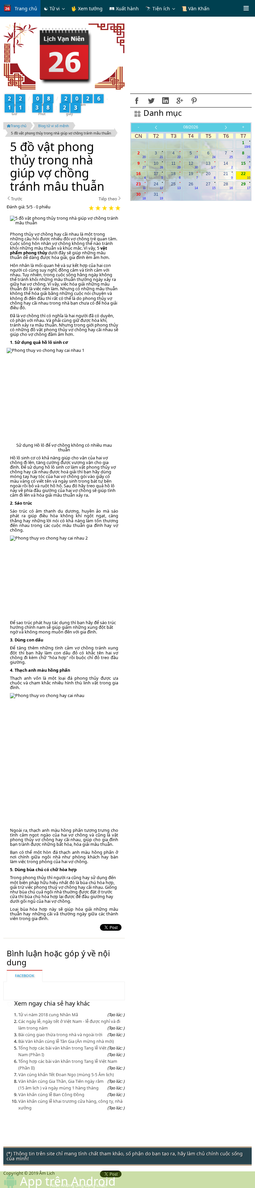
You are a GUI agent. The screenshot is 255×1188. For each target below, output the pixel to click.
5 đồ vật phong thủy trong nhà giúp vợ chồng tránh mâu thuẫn (61, 133)
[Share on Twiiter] (151, 100)
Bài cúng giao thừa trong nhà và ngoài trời (60, 1035)
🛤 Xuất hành (124, 8)
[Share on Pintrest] (194, 100)
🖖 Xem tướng (87, 8)
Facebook (24, 975)
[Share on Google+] (179, 100)
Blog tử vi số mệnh (53, 125)
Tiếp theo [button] (108, 198)
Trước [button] (16, 198)
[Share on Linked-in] (165, 100)
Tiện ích (161, 8)
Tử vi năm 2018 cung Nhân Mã (48, 1015)
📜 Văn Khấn (195, 8)
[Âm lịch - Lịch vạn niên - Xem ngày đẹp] (64, 56)
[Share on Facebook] (136, 100)
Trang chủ (26, 8)
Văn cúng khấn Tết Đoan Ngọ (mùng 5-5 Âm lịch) (66, 1074)
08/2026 (190, 127)
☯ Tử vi (52, 8)
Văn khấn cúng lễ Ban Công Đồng (51, 1094)
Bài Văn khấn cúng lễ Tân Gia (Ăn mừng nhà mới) (66, 1041)
